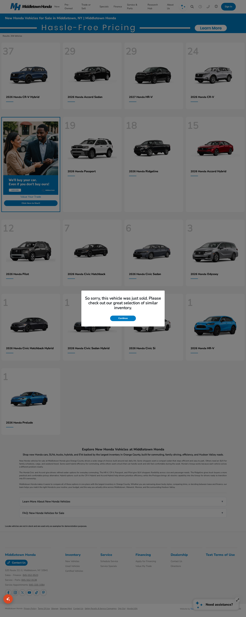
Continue (123, 318)
